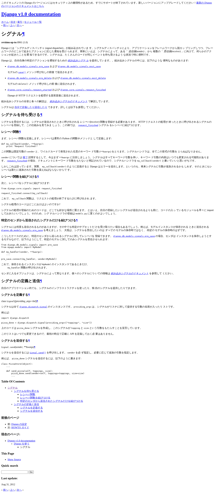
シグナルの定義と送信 (26, 404)
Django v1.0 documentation (31, 14)
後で (25, 157)
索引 (19, 22)
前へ (5, 25)
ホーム (5, 22)
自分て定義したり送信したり (30, 107)
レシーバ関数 (27, 394)
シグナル (13, 387)
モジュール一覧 (33, 22)
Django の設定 (19, 424)
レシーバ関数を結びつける (35, 397)
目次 (13, 22)
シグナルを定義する (31, 407)
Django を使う (21, 443)
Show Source (14, 459)
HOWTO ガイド (20, 427)
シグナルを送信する (31, 411)
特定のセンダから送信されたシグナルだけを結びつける (51, 401)
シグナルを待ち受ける (26, 391)
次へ (19, 25)
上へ (12, 25)
